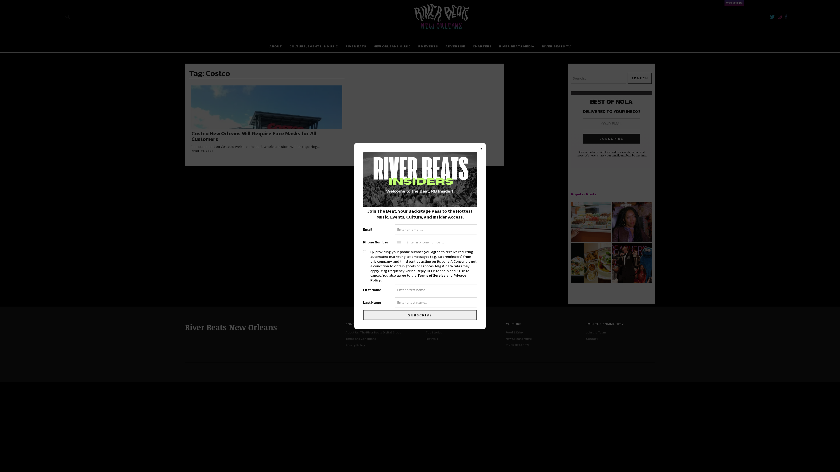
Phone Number (375, 242)
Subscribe (420, 315)
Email (368, 229)
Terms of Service (431, 275)
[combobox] (400, 242)
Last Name (372, 302)
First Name (372, 290)
